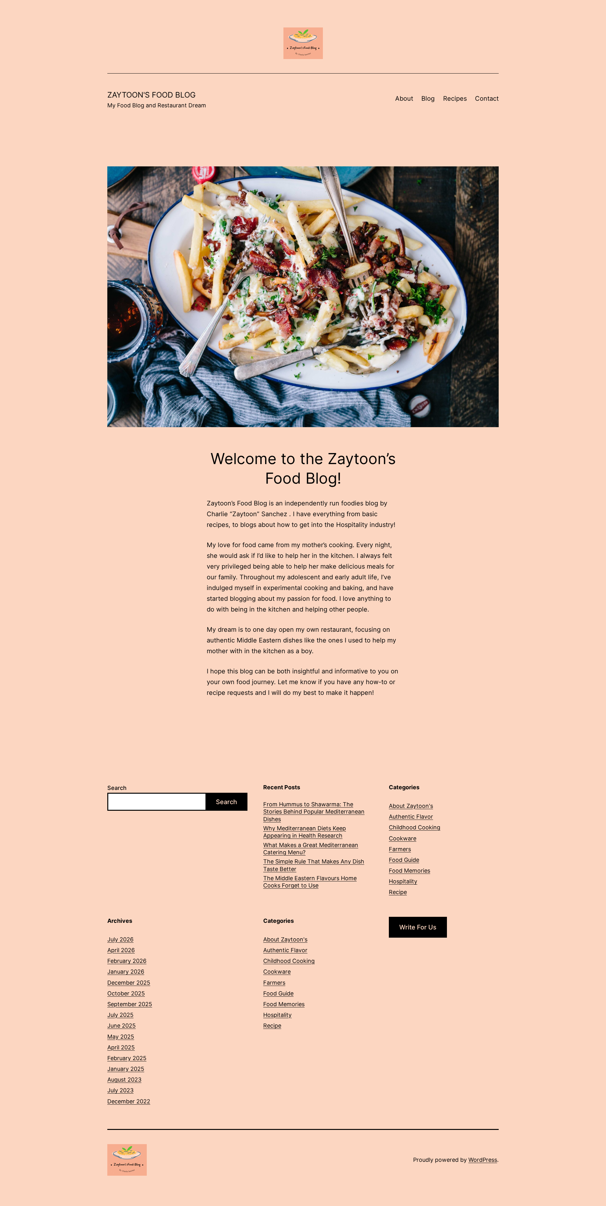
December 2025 (128, 982)
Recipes (455, 98)
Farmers (400, 849)
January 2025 (125, 1069)
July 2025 (120, 1015)
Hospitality (403, 881)
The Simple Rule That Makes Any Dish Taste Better (313, 865)
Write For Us (418, 927)
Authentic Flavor (411, 816)
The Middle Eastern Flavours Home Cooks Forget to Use (310, 882)
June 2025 (121, 1025)
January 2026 (125, 971)
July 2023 (120, 1090)
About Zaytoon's (411, 806)
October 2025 (126, 993)
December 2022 (128, 1101)
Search (117, 788)
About (404, 98)
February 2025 (126, 1058)
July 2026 (120, 939)
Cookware (402, 838)
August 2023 (124, 1079)
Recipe (398, 892)
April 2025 (121, 1047)
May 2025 (120, 1036)
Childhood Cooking (414, 827)
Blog (428, 98)
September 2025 (129, 1004)
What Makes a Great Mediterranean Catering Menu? (310, 849)
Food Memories (409, 870)
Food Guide (404, 860)
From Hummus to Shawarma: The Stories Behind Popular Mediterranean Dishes (314, 811)
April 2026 (121, 950)
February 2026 (126, 961)
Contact (487, 98)
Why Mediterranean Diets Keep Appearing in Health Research (304, 832)
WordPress (482, 1159)
